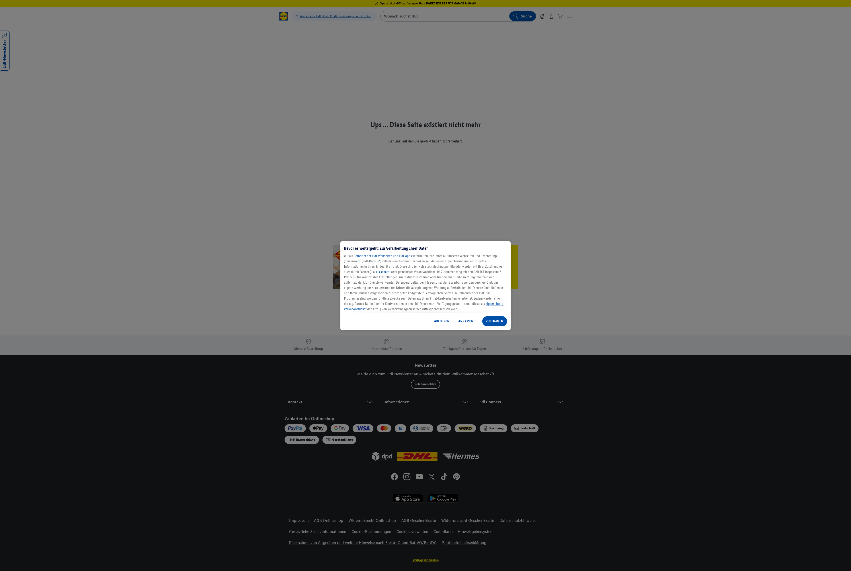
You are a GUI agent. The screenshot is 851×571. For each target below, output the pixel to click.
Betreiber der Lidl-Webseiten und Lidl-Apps (383, 256)
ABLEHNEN (441, 321)
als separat (383, 272)
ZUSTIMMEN (494, 321)
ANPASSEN (465, 321)
